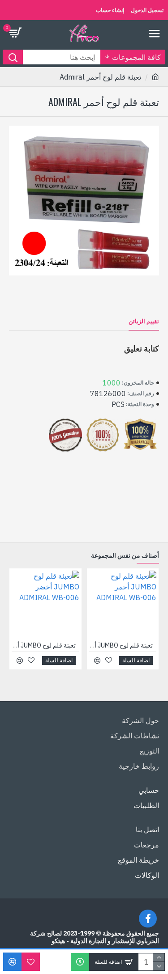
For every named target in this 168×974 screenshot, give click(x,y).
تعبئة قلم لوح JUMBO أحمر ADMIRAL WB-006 (121, 645)
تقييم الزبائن (144, 321)
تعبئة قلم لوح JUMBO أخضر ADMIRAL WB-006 (43, 645)
